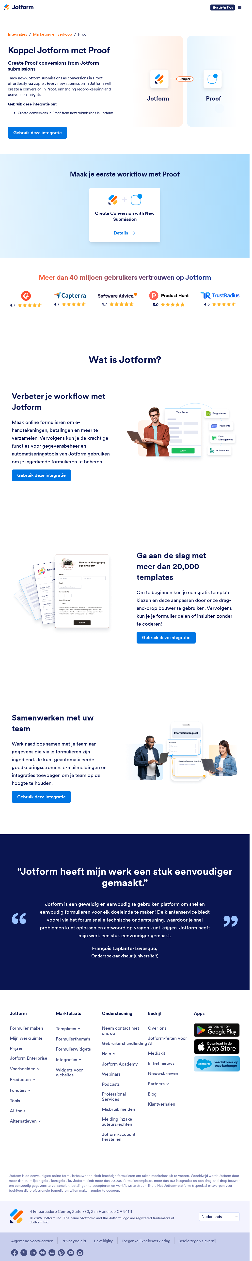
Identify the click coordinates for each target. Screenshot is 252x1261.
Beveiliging (103, 1240)
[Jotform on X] (23, 1252)
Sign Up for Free (222, 7)
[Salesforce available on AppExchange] (217, 1063)
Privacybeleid (74, 1240)
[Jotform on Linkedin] (33, 1252)
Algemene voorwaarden (32, 1240)
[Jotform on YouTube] (70, 1252)
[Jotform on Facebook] (14, 1252)
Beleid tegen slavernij (197, 1240)
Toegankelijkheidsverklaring (146, 1240)
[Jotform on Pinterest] (61, 1252)
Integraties (17, 34)
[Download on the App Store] (217, 1046)
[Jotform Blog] (51, 1252)
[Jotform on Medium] (42, 1252)
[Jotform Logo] (18, 7)
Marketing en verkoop (52, 34)
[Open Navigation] (240, 8)
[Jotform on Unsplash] (80, 1252)
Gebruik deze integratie (37, 132)
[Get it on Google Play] (217, 1030)
